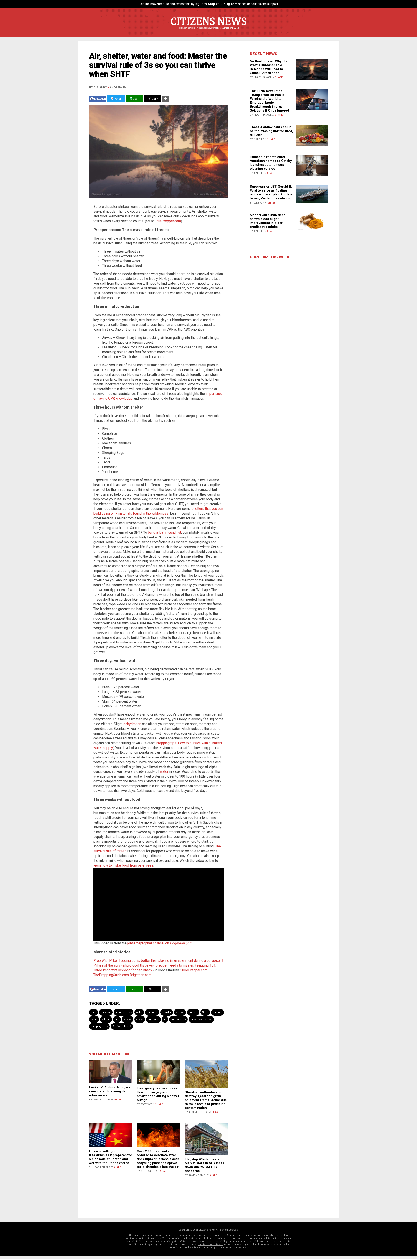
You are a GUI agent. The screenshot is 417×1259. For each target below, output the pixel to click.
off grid (106, 1019)
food (93, 1012)
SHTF (205, 1012)
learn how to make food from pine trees (123, 865)
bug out (193, 1012)
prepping (152, 1012)
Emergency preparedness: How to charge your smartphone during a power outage (158, 1094)
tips (117, 1019)
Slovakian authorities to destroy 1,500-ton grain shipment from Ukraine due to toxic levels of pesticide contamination (206, 1100)
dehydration (132, 724)
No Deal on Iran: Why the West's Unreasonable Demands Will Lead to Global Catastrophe (269, 67)
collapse (106, 1012)
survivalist (153, 1019)
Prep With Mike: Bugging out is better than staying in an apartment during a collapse (156, 961)
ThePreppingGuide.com (111, 975)
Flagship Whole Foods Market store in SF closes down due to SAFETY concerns (204, 1165)
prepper (217, 1012)
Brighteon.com (140, 975)
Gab (134, 98)
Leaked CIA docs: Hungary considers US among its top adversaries (110, 1091)
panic (94, 1019)
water (164, 772)
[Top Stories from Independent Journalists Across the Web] (208, 31)
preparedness (123, 1012)
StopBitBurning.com (222, 4)
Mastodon (100, 98)
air (165, 1019)
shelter (128, 1019)
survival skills (178, 1019)
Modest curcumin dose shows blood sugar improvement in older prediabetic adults (267, 221)
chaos (139, 1019)
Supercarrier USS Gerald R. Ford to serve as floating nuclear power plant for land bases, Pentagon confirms (271, 192)
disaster (166, 1012)
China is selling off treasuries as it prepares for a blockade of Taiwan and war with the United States (110, 1157)
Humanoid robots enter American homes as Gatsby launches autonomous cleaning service (271, 163)
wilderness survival (201, 1019)
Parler (117, 98)
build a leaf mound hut (164, 532)
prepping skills (99, 1026)
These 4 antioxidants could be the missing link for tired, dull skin (271, 131)
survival (180, 1012)
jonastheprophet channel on (159, 943)
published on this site (210, 1244)
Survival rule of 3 (122, 1026)
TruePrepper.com (168, 221)
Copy (154, 98)
